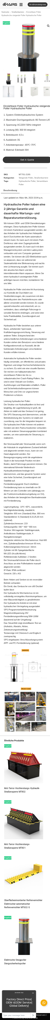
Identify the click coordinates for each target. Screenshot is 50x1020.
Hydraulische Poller (27, 181)
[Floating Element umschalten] (44, 1002)
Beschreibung (10, 190)
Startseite (5, 12)
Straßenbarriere (18, 12)
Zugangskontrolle (31, 243)
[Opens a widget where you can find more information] (19, 1004)
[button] (21, 4)
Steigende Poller (26, 178)
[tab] (10, 190)
